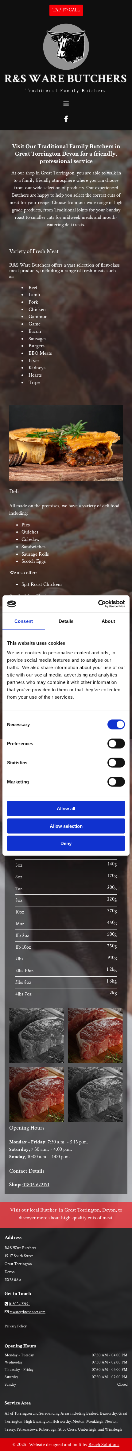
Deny (66, 843)
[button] (66, 10)
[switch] (116, 744)
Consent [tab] (23, 620)
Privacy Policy (16, 1326)
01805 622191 (35, 1184)
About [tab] (108, 620)
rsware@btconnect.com (27, 1312)
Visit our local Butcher (33, 1210)
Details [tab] (66, 620)
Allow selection (66, 825)
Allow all (66, 808)
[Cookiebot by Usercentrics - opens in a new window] (98, 604)
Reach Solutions (103, 1444)
